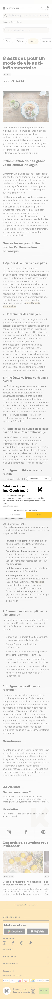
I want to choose (13, 515)
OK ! (39, 515)
